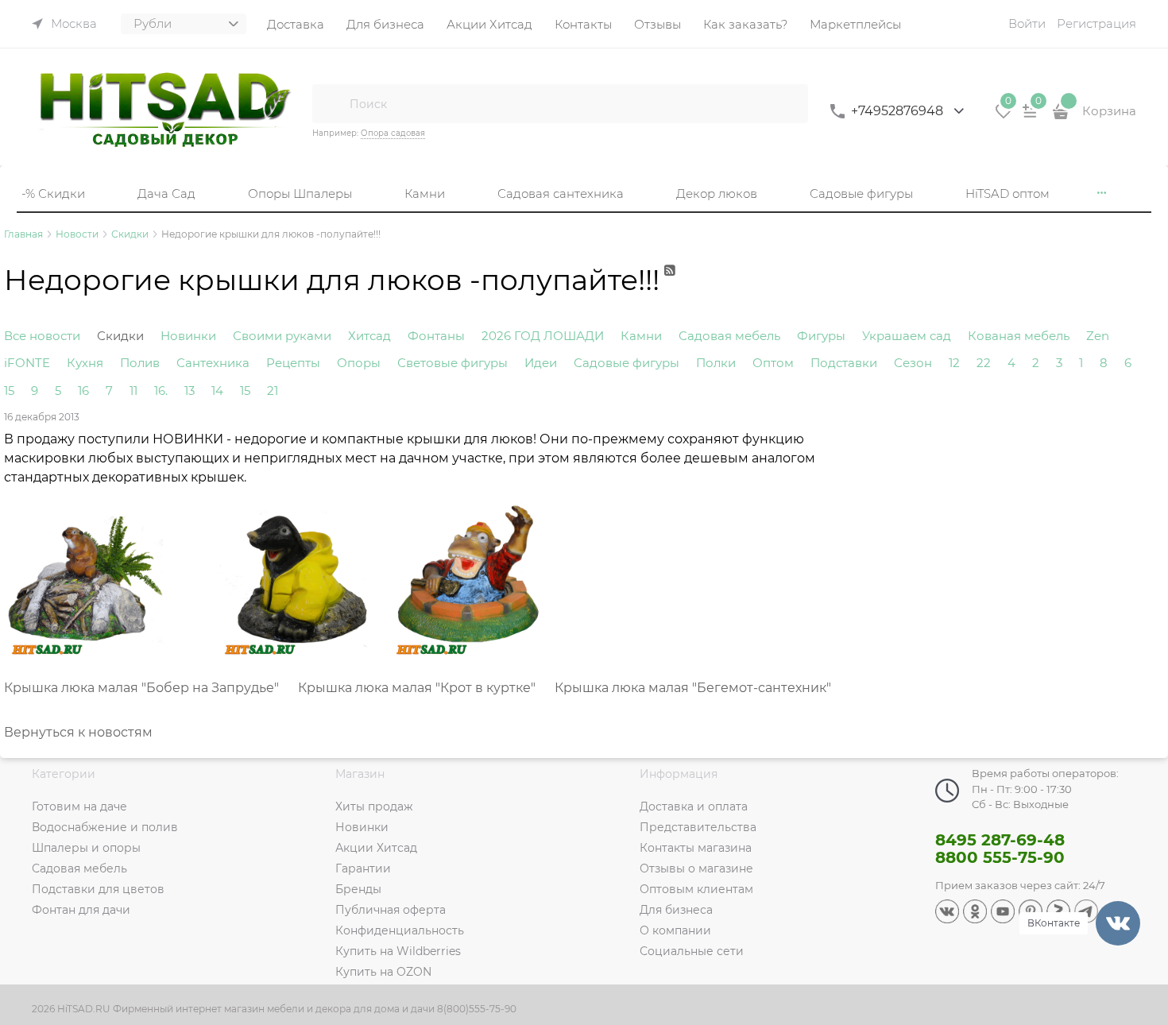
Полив (140, 362)
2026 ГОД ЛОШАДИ (543, 335)
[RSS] (671, 288)
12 (954, 362)
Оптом (773, 362)
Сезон (913, 362)
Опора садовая (393, 133)
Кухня (85, 362)
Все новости (42, 335)
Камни (641, 335)
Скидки (120, 335)
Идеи (540, 362)
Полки (716, 362)
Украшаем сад (906, 335)
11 (133, 390)
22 (984, 362)
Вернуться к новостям (78, 732)
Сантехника (212, 362)
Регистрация (1096, 23)
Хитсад (369, 335)
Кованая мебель (1018, 335)
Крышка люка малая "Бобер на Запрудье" (141, 687)
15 (9, 390)
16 (83, 390)
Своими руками (282, 335)
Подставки (843, 362)
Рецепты (293, 362)
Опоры (359, 362)
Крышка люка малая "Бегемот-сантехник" (689, 687)
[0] (1003, 116)
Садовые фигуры (626, 362)
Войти (1027, 23)
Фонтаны (436, 335)
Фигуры (821, 335)
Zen (1097, 335)
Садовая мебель (729, 335)
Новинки (188, 335)
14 (217, 390)
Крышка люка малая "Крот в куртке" (417, 687)
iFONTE (27, 362)
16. (161, 390)
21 (272, 390)
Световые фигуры (452, 362)
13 (189, 390)
